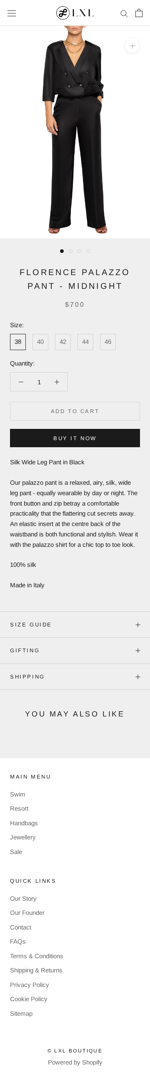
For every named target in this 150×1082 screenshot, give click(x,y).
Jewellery (23, 837)
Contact (20, 927)
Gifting (25, 650)
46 (108, 341)
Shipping (27, 677)
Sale (16, 851)
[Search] (124, 13)
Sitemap (21, 1013)
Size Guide (31, 624)
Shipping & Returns (36, 970)
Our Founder (27, 912)
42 (63, 341)
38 (18, 341)
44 (85, 341)
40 (40, 341)
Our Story (23, 898)
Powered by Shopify (75, 1062)
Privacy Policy (29, 984)
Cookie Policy (29, 998)
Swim (17, 794)
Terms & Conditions (36, 955)
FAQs (18, 941)
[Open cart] (138, 13)
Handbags (24, 823)
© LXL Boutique (75, 1051)
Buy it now (75, 438)
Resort (19, 808)
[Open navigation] (12, 13)
